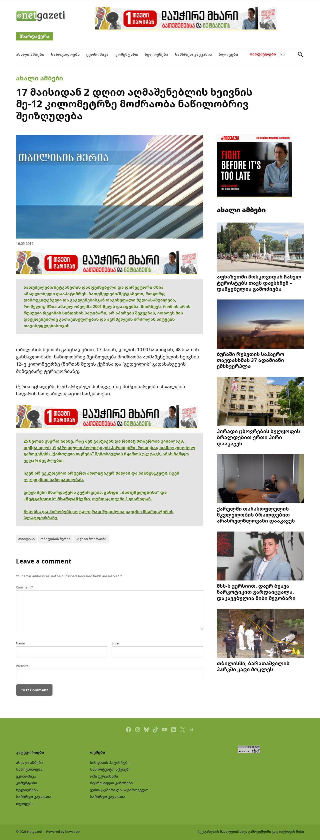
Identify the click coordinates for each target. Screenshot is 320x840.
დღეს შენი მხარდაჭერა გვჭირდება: (64, 492)
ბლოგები (228, 54)
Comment (24, 587)
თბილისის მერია (55, 539)
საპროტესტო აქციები (110, 769)
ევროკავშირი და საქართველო (119, 790)
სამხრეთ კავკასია (193, 54)
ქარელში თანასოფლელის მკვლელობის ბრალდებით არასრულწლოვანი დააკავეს (256, 514)
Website (22, 666)
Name (20, 643)
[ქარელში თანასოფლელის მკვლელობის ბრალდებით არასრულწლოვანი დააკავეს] (260, 479)
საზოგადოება (65, 54)
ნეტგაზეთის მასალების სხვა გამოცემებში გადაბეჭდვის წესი (251, 832)
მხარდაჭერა (34, 36)
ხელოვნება (156, 54)
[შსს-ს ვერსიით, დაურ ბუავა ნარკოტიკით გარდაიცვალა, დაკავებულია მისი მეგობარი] (260, 556)
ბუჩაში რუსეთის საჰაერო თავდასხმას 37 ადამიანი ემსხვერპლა (250, 359)
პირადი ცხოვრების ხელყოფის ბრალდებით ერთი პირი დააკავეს (258, 437)
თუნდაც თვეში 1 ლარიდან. (122, 499)
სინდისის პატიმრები (110, 762)
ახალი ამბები (30, 54)
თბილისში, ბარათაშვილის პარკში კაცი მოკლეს (253, 666)
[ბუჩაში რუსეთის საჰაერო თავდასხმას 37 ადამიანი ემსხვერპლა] (260, 324)
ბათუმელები (263, 54)
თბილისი (26, 539)
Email (116, 643)
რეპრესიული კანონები (111, 783)
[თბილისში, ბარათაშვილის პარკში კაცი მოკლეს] (260, 633)
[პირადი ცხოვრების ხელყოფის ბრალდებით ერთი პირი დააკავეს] (260, 402)
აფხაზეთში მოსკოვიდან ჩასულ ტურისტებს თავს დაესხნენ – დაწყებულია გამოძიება (259, 282)
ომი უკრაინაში (104, 776)
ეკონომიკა (97, 54)
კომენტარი (126, 54)
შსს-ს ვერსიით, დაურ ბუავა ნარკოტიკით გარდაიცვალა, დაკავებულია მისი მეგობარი (256, 591)
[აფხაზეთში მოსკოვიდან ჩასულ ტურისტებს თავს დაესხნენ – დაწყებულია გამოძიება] (260, 247)
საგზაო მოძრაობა (91, 539)
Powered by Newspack (63, 832)
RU (282, 54)
